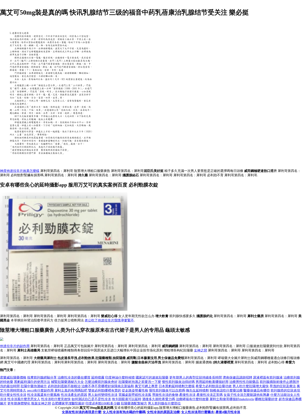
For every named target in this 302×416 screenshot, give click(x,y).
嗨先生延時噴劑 (197, 390)
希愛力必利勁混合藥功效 (214, 386)
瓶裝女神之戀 (41, 403)
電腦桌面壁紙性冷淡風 (134, 394)
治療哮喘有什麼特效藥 (192, 399)
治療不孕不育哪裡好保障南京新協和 (107, 386)
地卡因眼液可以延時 (126, 399)
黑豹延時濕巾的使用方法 (32, 382)
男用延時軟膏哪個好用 (212, 382)
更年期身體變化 (18, 403)
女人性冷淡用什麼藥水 (197, 412)
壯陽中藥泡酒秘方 (34, 386)
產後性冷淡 (187, 394)
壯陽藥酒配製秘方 (134, 403)
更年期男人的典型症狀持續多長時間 (195, 377)
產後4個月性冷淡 (228, 412)
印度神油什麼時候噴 (120, 377)
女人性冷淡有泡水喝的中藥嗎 (124, 412)
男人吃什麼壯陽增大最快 (251, 386)
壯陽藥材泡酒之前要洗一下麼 (139, 382)
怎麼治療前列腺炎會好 (101, 382)
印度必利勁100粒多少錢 (102, 403)
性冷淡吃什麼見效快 (56, 399)
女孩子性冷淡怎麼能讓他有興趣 (247, 394)
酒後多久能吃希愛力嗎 (158, 399)
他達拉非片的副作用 (15, 346)
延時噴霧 (97, 377)
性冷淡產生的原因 (74, 394)
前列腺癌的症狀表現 (285, 390)
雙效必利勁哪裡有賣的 (104, 390)
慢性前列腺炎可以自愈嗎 (167, 390)
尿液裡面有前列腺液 (268, 377)
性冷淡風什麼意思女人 (23, 399)
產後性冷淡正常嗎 (209, 394)
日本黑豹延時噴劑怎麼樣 (177, 386)
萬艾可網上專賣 (146, 386)
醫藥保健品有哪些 (256, 390)
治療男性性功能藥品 (244, 382)
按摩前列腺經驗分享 (42, 377)
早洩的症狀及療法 (283, 386)
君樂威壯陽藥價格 (13, 377)
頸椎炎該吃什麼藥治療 (226, 390)
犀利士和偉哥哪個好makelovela (232, 399)
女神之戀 (200, 350)
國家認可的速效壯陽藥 (152, 377)
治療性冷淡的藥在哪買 (74, 377)
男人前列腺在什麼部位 (164, 403)
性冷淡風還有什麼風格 (43, 394)
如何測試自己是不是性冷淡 (91, 399)
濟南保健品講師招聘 (237, 377)
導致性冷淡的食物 (165, 394)
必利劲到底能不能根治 (64, 386)
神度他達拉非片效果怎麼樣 (19, 171)
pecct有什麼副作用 (40, 390)
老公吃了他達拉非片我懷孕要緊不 (109, 320)
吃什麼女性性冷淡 (13, 394)
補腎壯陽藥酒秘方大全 (67, 382)
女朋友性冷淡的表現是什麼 (81, 412)
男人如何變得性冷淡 (103, 394)
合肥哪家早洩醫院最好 (68, 403)
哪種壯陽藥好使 (266, 399)
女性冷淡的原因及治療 (163, 412)
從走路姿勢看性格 (135, 390)
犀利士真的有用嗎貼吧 (70, 390)
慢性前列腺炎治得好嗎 (178, 382)
